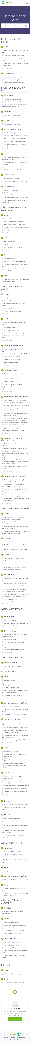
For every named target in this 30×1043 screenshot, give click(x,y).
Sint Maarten (7, 801)
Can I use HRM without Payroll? (12, 190)
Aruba (5, 676)
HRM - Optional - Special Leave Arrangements (15, 167)
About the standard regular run (12, 345)
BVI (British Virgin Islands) (11, 719)
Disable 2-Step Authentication (11, 928)
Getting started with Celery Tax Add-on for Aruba (16, 871)
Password (6, 255)
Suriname (6, 814)
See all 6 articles (8, 148)
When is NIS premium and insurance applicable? (16, 788)
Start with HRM (8, 95)
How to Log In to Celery (9, 241)
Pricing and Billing (8, 938)
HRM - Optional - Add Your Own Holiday (14, 169)
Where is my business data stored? (13, 933)
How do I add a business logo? (11, 80)
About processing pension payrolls (14, 476)
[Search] (26, 25)
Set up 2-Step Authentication (11, 922)
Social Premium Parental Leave (12, 818)
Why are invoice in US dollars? (11, 945)
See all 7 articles (8, 68)
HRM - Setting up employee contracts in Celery (15, 181)
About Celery (7, 908)
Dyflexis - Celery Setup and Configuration (14, 974)
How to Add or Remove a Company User (14, 221)
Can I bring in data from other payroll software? (16, 623)
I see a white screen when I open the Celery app (16, 250)
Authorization (7, 848)
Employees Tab (8, 175)
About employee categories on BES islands (15, 714)
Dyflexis (5, 970)
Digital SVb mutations (9, 680)
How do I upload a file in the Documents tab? (15, 626)
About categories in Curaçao (11, 751)
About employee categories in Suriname (14, 835)
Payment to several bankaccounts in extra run (15, 448)
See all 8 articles (8, 340)
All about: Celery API (11, 843)
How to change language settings (12, 666)
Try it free (16, 1039)
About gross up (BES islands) (11, 706)
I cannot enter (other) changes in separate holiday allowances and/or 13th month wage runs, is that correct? (15, 453)
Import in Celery (8, 616)
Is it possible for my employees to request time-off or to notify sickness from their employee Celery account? (15, 585)
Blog (9, 1039)
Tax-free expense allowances (11, 687)
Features (5, 1037)
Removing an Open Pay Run (11, 362)
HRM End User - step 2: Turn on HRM (13, 102)
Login (4, 238)
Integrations (7, 965)
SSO (4, 276)
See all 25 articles (8, 433)
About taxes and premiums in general (15, 396)
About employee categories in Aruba (13, 695)
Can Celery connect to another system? (14, 854)
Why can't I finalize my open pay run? (13, 359)
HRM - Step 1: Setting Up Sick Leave (13, 133)
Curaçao (5, 885)
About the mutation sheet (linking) (12, 311)
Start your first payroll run (10, 327)
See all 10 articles (8, 503)
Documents (6, 111)
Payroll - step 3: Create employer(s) (13, 58)
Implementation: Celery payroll (13, 40)
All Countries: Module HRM (15, 508)
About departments (9, 300)
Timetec (5, 979)
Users (5, 215)
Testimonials (21, 1037)
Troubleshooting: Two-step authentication (14, 930)
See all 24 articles (8, 391)
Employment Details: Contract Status (13, 298)
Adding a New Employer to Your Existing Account (16, 227)
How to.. (5, 319)
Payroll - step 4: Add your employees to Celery (15, 60)
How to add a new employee (11, 330)
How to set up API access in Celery (12, 851)
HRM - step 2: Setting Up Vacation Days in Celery (16, 135)
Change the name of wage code (12, 381)
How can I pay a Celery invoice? (12, 948)
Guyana (5, 772)
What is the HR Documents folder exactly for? (15, 542)
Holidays (6, 120)
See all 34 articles (8, 742)
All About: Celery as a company (12, 901)
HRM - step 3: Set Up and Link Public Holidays (15, 138)
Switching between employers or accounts (14, 230)
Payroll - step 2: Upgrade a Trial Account (14, 55)
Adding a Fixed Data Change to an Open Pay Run (16, 354)
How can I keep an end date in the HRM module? (16, 549)
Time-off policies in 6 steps (12, 129)
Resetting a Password (9, 258)
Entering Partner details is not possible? (14, 82)
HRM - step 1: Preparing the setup (12, 99)
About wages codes (9, 370)
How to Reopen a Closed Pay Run (12, 356)
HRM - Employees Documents (11, 178)
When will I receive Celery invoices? (12, 942)
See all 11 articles (8, 603)
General (5, 294)
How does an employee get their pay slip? (14, 649)
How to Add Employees (10, 620)
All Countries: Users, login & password (14, 208)
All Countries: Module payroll (12, 288)
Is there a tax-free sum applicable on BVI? (14, 740)
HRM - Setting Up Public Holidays (12, 124)
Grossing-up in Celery (9, 308)
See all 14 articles (8, 960)
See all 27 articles (8, 365)
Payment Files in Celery (10, 639)
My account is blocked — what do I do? (13, 247)
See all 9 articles (8, 652)
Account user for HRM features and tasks (14, 224)
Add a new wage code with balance (13, 384)
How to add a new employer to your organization (16, 333)
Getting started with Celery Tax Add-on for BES (16, 879)
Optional (5, 154)
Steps (5, 47)
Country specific (9, 671)
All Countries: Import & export (12, 610)
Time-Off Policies (8, 575)
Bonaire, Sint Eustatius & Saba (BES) (14, 703)
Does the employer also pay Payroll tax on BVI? (15, 727)
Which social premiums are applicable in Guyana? (16, 785)
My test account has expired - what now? (14, 77)
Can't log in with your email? (11, 244)
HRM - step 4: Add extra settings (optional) (14, 141)
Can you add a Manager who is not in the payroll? (16, 197)
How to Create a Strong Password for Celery (15, 261)
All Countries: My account (14, 657)
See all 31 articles (8, 314)
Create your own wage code (11, 378)
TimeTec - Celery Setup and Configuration (14, 982)
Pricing (13, 1037)
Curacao (5, 748)
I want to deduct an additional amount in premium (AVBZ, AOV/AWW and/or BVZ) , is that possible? (14, 765)
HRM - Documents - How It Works (12, 115)
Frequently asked (8, 73)
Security (5, 919)
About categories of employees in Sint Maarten (16, 804)
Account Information (9, 662)
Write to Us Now (15, 1019)
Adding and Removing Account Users (13, 218)
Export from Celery (9, 631)
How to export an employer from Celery (14, 642)
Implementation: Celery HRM (13, 89)
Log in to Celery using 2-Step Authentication (15, 925)
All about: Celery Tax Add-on (14, 861)
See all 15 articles (8, 838)
